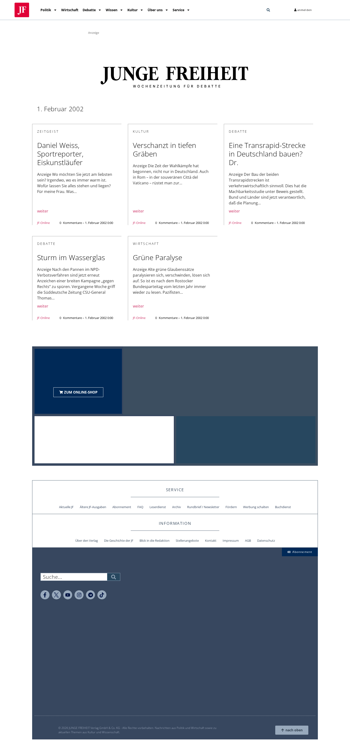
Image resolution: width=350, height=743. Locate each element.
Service (178, 10)
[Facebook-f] (45, 594)
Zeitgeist (48, 131)
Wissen (111, 10)
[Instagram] (79, 594)
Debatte (89, 10)
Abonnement (121, 507)
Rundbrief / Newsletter (203, 507)
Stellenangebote (187, 540)
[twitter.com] (56, 594)
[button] (268, 10)
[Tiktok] (101, 594)
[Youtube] (67, 594)
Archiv (176, 507)
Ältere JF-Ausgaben (93, 507)
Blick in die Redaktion (155, 540)
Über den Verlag (86, 540)
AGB (248, 540)
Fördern (231, 507)
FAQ (140, 507)
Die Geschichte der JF (118, 540)
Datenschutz (266, 540)
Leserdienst (158, 507)
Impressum (231, 540)
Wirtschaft (69, 10)
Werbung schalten (256, 507)
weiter (42, 211)
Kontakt (210, 540)
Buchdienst (283, 507)
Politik (45, 10)
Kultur (132, 10)
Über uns (155, 10)
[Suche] (113, 577)
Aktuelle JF (66, 507)
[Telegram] (90, 594)
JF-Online (43, 223)
